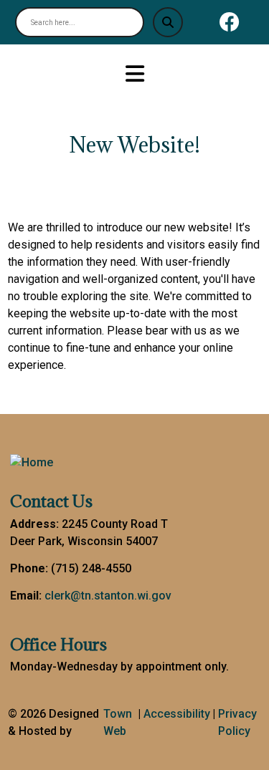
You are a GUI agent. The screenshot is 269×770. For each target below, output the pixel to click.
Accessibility (176, 714)
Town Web (117, 722)
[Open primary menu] (134, 73)
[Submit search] (168, 22)
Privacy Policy (237, 722)
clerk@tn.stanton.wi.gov (107, 595)
